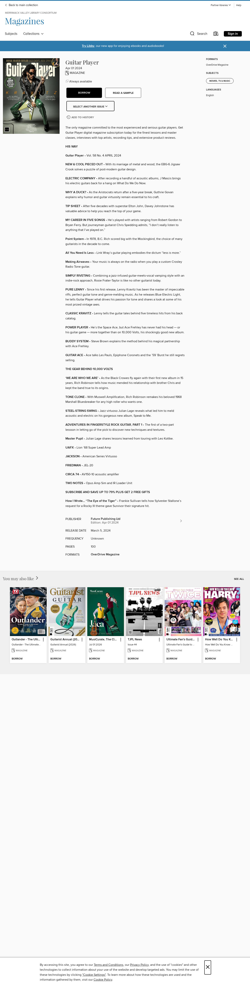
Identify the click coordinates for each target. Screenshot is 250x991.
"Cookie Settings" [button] (94, 975)
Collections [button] (32, 34)
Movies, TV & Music (219, 81)
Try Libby (88, 46)
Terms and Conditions (108, 965)
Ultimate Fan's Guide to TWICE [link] (181, 639)
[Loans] (216, 34)
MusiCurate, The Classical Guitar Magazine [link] (104, 639)
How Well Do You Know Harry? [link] (220, 639)
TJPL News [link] (135, 639)
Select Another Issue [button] (89, 106)
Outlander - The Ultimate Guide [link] (26, 639)
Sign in (233, 34)
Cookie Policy (103, 980)
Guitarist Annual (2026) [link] (65, 639)
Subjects (11, 34)
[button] (221, 5)
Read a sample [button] (123, 93)
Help (238, 5)
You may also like (19, 578)
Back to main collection (23, 5)
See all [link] (239, 579)
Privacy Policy (139, 965)
